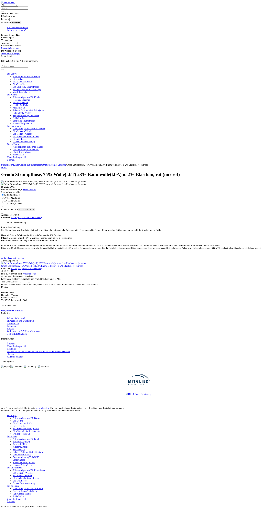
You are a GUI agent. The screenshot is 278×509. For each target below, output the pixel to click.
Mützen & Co (19, 107)
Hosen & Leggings (21, 100)
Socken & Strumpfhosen (24, 121)
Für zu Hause (13, 144)
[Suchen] (2, 11)
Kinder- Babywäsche (22, 123)
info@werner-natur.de (12, 310)
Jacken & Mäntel (20, 102)
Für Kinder (12, 94)
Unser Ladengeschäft (16, 157)
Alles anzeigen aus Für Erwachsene (29, 128)
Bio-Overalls (18, 84)
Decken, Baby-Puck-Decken (26, 149)
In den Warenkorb (26, 209)
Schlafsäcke (18, 154)
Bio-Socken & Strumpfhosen (26, 87)
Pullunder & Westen (22, 113)
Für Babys (12, 74)
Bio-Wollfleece (19, 139)
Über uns (11, 160)
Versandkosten (29, 189)
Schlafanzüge (19, 118)
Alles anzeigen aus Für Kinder (27, 97)
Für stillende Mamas (22, 152)
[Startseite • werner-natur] (8, 2)
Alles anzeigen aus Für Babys (26, 76)
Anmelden (16, 22)
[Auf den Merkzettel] (2, 213)
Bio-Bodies (18, 79)
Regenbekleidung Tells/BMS (26, 115)
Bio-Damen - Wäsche (23, 131)
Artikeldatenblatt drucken (12, 258)
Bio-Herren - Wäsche (22, 134)
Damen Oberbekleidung (24, 141)
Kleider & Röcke (20, 105)
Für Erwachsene (14, 126)
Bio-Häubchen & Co (22, 81)
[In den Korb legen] (2, 69)
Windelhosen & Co (21, 92)
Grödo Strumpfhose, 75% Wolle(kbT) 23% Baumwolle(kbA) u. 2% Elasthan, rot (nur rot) (42, 266)
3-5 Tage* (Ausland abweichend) (26, 217)
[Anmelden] (29, 282)
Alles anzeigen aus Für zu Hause (28, 147)
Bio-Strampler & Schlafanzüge (27, 89)
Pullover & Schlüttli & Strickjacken (29, 110)
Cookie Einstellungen (17, 334)
